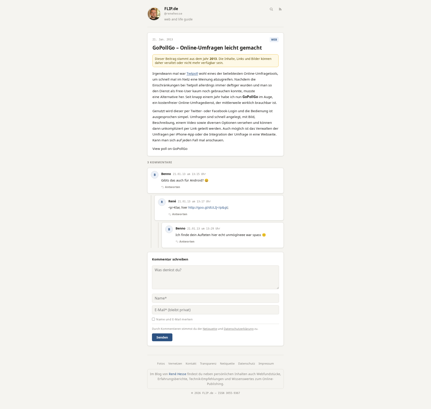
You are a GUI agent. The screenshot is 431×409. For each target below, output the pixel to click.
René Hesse (177, 374)
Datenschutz (246, 363)
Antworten (172, 187)
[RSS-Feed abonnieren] (280, 9)
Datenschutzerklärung (239, 329)
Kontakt (191, 363)
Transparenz (208, 363)
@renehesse (173, 13)
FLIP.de (171, 8)
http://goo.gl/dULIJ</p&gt (208, 207)
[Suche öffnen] (271, 9)
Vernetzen (175, 363)
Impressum (266, 363)
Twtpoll (192, 73)
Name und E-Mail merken (174, 319)
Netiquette (210, 329)
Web (274, 39)
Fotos (161, 363)
